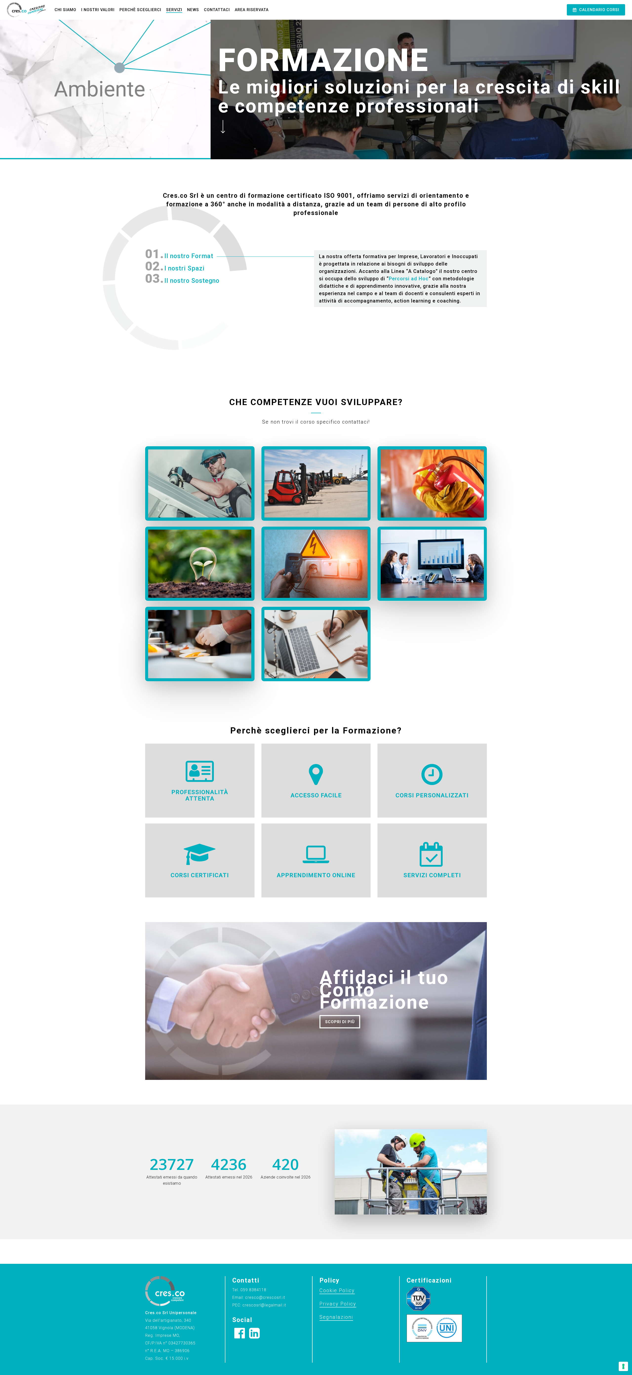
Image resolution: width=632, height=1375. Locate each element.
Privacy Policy (337, 1304)
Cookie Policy (337, 1290)
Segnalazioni (336, 1317)
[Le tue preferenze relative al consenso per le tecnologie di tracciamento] (623, 1366)
